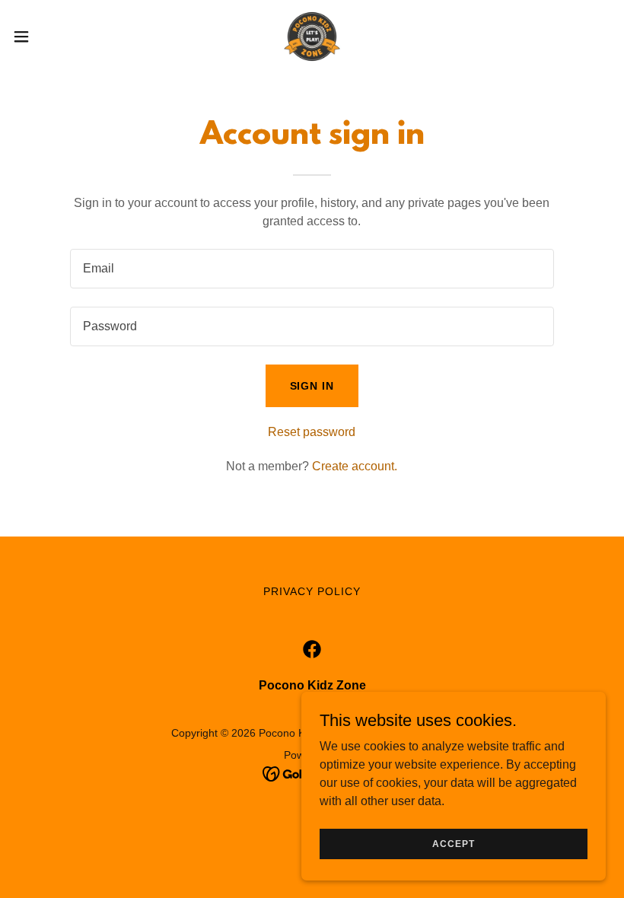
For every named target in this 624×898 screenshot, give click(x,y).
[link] (312, 36)
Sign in (312, 386)
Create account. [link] (354, 466)
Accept (453, 843)
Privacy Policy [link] (312, 591)
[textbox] (311, 268)
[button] (52, 36)
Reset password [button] (311, 431)
